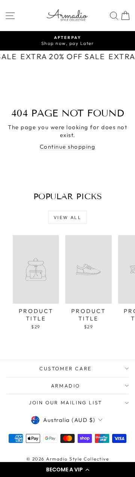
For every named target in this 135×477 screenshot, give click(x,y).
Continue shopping (68, 146)
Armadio (65, 386)
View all (67, 217)
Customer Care (65, 368)
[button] (67, 469)
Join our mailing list (65, 402)
